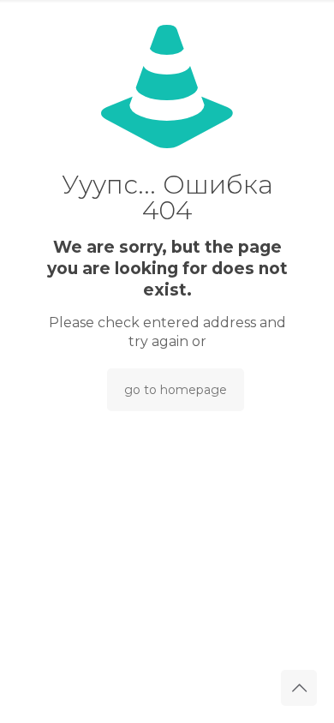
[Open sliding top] (167, 19)
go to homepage (175, 389)
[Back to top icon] (299, 688)
